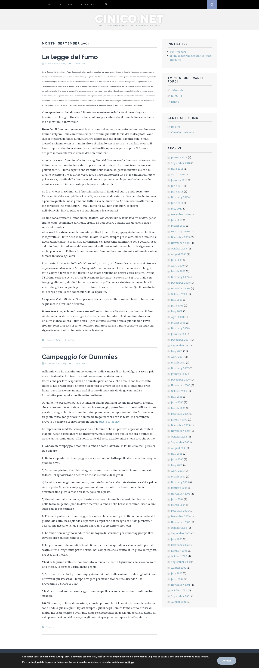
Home (48, 4)
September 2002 (181, 561)
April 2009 (177, 265)
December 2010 (180, 214)
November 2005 (180, 430)
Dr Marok (177, 96)
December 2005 (180, 425)
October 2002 (179, 556)
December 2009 (180, 237)
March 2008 (178, 322)
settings (129, 662)
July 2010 (176, 220)
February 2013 (180, 197)
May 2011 (177, 208)
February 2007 (180, 368)
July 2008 (176, 299)
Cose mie (50, 340)
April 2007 (177, 356)
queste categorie (109, 421)
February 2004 (180, 510)
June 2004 (177, 499)
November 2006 (180, 385)
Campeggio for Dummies (80, 356)
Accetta (226, 660)
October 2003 (179, 527)
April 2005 (177, 470)
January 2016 (179, 180)
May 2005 (177, 465)
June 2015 (177, 186)
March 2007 (178, 362)
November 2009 (180, 243)
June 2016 (177, 168)
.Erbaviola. (177, 90)
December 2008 (180, 282)
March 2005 (178, 476)
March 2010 (178, 225)
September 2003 (181, 533)
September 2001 (181, 596)
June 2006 (177, 402)
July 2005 (176, 453)
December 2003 (180, 516)
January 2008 (179, 334)
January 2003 (179, 550)
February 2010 (180, 231)
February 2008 (180, 328)
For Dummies (178, 51)
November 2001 (180, 584)
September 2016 (181, 163)
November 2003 (180, 522)
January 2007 (179, 374)
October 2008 (179, 294)
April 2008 (177, 317)
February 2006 (180, 413)
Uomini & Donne (65, 340)
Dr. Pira (175, 126)
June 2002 (177, 579)
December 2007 (180, 339)
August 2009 (178, 254)
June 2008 (177, 305)
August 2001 (178, 601)
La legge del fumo (70, 57)
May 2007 (177, 351)
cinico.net (129, 19)
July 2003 (176, 539)
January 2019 (179, 157)
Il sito (71, 4)
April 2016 (177, 174)
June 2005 (177, 459)
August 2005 (178, 448)
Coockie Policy (89, 4)
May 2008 (177, 311)
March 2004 (178, 504)
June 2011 (177, 203)
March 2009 (178, 271)
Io (60, 4)
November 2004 (180, 493)
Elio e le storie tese (182, 132)
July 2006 (176, 396)
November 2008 (180, 288)
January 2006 (179, 419)
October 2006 (179, 391)
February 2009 (180, 277)
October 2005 (179, 436)
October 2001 (179, 590)
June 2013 (177, 191)
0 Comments (80, 63)
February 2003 (180, 544)
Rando (175, 101)
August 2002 (178, 567)
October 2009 (179, 248)
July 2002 (176, 573)
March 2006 (178, 408)
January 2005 (179, 487)
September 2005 (181, 442)
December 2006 (180, 379)
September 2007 (181, 345)
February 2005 (180, 482)
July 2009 (176, 260)
